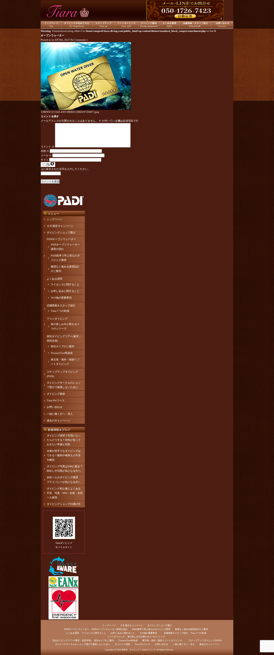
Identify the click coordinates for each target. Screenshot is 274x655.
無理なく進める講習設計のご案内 (191, 629)
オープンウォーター (52, 35)
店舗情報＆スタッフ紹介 (61, 305)
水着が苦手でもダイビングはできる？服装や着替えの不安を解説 (64, 455)
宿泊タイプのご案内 (62, 346)
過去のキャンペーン (58, 420)
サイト (45, 159)
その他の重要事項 (61, 297)
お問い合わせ (54, 407)
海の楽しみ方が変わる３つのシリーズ (146, 636)
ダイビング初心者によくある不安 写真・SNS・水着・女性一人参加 (65, 493)
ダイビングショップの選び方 (64, 504)
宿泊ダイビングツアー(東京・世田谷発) (71, 640)
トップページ (54, 219)
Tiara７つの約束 (60, 310)
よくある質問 (54, 278)
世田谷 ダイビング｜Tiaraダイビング (139, 650)
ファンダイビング (57, 318)
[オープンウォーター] (86, 108)
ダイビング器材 (56, 393)
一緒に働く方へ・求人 (60, 413)
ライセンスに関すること (65, 284)
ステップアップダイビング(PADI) (205, 640)
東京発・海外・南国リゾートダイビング (162, 640)
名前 (45, 150)
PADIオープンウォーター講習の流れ (110, 629)
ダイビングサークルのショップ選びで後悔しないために (82, 644)
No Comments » (79, 39)
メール (46, 155)
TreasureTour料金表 (62, 352)
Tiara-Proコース (56, 400)
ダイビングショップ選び (61, 232)
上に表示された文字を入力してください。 (65, 169)
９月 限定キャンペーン (60, 225)
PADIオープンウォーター (61, 239)
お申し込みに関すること (65, 291)
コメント (47, 146)
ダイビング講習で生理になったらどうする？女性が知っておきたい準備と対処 (64, 440)
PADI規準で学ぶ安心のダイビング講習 (151, 629)
